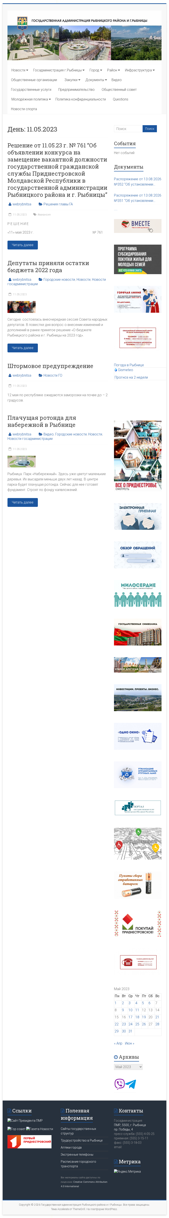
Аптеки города (71, 1147)
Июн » (129, 1043)
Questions (120, 99)
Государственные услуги (31, 89)
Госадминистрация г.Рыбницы (57, 70)
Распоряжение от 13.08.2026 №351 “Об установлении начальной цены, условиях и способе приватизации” (137, 198)
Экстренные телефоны (77, 1154)
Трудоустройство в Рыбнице (82, 1140)
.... (116, 209)
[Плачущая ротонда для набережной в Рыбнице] (21, 458)
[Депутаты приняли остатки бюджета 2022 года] (21, 303)
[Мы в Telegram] (130, 1088)
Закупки (70, 80)
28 (157, 1024)
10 (130, 1010)
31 (130, 1031)
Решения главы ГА (58, 204)
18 (137, 1017)
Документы (94, 80)
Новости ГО (53, 375)
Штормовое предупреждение (50, 366)
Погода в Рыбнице (129, 365)
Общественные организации (34, 80)
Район (112, 70)
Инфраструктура (138, 70)
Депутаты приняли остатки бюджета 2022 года (48, 266)
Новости (18, 70)
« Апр (118, 1043)
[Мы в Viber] (119, 1088)
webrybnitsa (22, 204)
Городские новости (59, 279)
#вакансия (44, 214)
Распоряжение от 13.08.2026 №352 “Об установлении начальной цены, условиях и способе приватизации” (137, 182)
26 (144, 1024)
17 (130, 1017)
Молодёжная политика (29, 99)
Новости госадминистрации (30, 439)
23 (124, 1024)
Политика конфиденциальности (80, 99)
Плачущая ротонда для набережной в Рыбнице (41, 421)
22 (117, 1024)
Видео (117, 80)
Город (94, 70)
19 (144, 1017)
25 (137, 1024)
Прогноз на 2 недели (131, 377)
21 (157, 1017)
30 (124, 1031)
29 (117, 1031)
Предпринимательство (76, 89)
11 (137, 1010)
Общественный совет (119, 89)
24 (130, 1024)
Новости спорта (24, 109)
